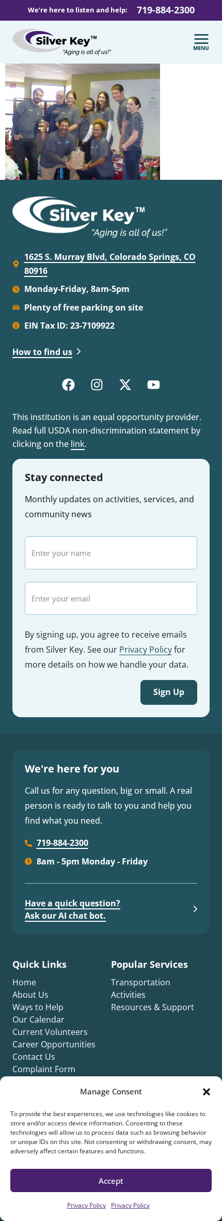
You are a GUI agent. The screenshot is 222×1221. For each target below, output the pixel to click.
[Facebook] (69, 385)
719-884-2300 (166, 10)
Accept (111, 1181)
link (78, 444)
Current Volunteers (50, 1032)
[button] (206, 1092)
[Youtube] (154, 385)
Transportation (140, 982)
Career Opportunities (54, 1044)
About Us (30, 995)
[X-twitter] (125, 385)
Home (24, 982)
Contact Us (33, 1057)
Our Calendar (38, 1019)
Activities (128, 995)
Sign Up (168, 692)
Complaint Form (43, 1069)
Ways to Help (38, 1007)
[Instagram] (97, 385)
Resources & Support (152, 1007)
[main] (111, 122)
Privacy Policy (86, 1205)
